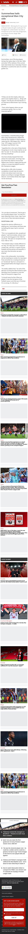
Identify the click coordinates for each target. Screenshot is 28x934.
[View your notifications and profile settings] (13, 2)
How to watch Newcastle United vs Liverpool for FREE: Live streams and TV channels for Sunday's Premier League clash (14, 870)
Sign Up (14, 917)
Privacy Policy (19, 922)
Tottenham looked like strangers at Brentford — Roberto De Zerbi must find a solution (14, 833)
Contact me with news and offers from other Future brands (14, 913)
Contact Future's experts (7, 896)
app (8, 22)
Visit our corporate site (12, 883)
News (3, 22)
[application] (14, 123)
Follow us (16, 55)
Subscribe (20, 2)
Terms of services (18, 199)
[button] (2, 2)
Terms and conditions (7, 893)
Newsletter (24, 55)
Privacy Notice (20, 200)
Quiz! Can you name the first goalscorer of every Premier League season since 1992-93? (14, 841)
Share (5, 55)
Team (3, 9)
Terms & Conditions (12, 923)
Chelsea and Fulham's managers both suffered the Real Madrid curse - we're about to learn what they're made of (14, 861)
